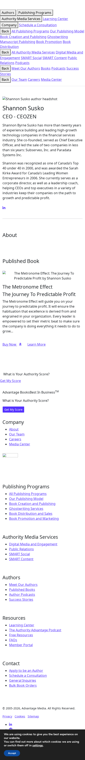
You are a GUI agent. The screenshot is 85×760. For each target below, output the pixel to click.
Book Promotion (49, 41)
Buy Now (9, 344)
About (14, 429)
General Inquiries (22, 680)
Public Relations (21, 549)
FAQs (13, 640)
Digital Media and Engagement (33, 544)
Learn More (36, 344)
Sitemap (33, 716)
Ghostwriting (57, 36)
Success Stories (21, 599)
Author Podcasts (22, 594)
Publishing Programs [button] (34, 12)
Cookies (20, 716)
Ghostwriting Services (26, 508)
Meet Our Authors (26, 68)
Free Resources (21, 635)
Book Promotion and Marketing (34, 518)
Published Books (22, 589)
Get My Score (10, 380)
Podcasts (22, 63)
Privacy (7, 716)
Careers (34, 79)
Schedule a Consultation (38, 25)
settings (37, 745)
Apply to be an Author (26, 670)
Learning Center (55, 19)
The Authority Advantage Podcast (35, 630)
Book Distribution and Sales (30, 513)
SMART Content (54, 58)
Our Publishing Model (67, 31)
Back (5, 31)
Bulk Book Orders (23, 685)
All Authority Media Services (33, 52)
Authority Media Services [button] (21, 19)
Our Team (19, 79)
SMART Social (31, 58)
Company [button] (9, 25)
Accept (12, 753)
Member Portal (21, 645)
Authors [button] (8, 12)
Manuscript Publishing (17, 41)
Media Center (51, 79)
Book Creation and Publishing (23, 36)
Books (46, 68)
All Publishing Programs (30, 31)
